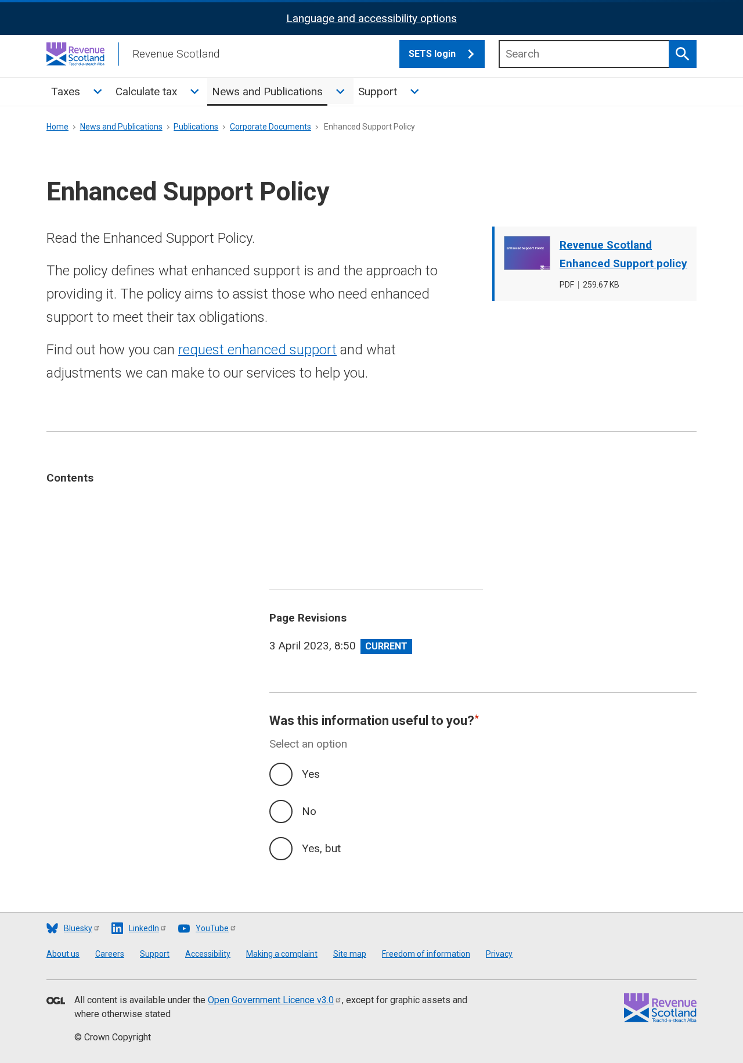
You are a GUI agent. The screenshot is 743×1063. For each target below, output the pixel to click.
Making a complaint (282, 953)
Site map (349, 953)
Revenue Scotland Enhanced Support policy (623, 254)
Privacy (499, 953)
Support (377, 91)
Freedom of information (426, 953)
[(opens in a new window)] (55, 1001)
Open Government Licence (271, 999)
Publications (196, 126)
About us (63, 953)
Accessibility (207, 953)
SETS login (432, 53)
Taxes (65, 91)
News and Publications (267, 91)
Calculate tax (146, 91)
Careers (109, 953)
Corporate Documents (270, 126)
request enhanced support (257, 350)
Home (57, 126)
